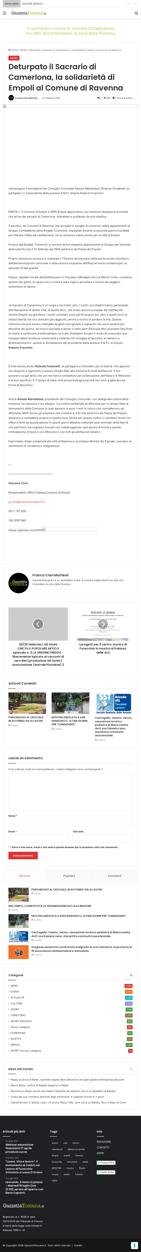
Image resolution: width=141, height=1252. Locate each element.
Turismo (79, 1174)
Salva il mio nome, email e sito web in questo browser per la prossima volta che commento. (65, 847)
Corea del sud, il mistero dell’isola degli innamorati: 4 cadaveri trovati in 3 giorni (57, 1096)
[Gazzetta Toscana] (70, 30)
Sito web (78, 831)
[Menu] (4, 14)
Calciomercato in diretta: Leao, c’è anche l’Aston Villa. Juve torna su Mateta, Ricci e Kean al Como (68, 1102)
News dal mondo (20, 1069)
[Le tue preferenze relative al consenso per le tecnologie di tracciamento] (134, 1245)
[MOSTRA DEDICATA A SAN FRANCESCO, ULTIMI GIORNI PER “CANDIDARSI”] (70, 703)
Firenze (79, 1155)
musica (70, 1168)
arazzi (55, 1143)
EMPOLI (15, 1044)
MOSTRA (56, 1168)
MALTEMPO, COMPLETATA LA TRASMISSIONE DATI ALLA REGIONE (49, 906)
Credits (78, 1245)
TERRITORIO (18, 1015)
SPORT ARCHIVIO (21, 1021)
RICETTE (16, 1038)
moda (85, 1161)
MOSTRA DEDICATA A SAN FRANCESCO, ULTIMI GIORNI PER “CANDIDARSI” (65, 3)
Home (14, 49)
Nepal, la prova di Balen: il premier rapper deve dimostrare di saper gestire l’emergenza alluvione (67, 1079)
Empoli (55, 1155)
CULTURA (16, 1003)
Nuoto (82, 1168)
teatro (67, 1174)
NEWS (23, 49)
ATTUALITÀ (17, 997)
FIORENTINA (18, 1033)
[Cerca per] (136, 14)
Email (12, 831)
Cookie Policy (107, 1172)
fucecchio (57, 1161)
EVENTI (15, 991)
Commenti (115, 876)
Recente (24, 876)
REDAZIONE (104, 1141)
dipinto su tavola (76, 1149)
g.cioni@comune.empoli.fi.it (26, 501)
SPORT (15, 1009)
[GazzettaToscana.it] (28, 13)
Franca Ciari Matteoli (26, 98)
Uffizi (54, 1180)
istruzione (72, 1161)
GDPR (100, 1153)
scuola (55, 1174)
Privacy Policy (107, 1162)
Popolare (69, 876)
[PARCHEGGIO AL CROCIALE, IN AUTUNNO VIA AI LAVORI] (27, 703)
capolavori (57, 1149)
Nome (12, 815)
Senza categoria (20, 1027)
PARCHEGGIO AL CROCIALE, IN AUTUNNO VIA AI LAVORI (26, 719)
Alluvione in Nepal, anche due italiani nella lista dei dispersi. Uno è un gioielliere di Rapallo (63, 1091)
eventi (67, 1155)
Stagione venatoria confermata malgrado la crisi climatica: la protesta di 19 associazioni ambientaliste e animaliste (81, 949)
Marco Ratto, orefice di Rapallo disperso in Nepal (39, 1085)
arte (65, 1143)
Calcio (76, 1143)
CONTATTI (103, 1147)
